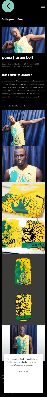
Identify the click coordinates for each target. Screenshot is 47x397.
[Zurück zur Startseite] (8, 6)
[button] (43, 6)
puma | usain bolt (17, 58)
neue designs (27, 66)
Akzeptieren (23, 372)
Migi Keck (17, 64)
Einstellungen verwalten (23, 387)
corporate (17, 66)
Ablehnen (23, 379)
